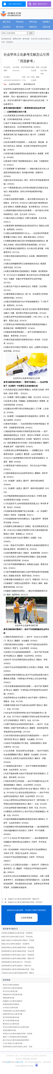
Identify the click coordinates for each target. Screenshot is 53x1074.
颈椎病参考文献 (8, 998)
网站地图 (26, 1059)
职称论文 (33, 27)
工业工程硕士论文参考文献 (12, 1043)
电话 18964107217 (40, 4)
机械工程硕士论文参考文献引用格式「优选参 (17, 940)
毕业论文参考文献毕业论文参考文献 (16, 1027)
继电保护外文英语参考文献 (12, 994)
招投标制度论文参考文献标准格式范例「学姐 (17, 969)
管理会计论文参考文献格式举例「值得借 (17, 1034)
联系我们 (34, 1059)
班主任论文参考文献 (10, 991)
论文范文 (6, 27)
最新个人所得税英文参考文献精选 (15, 1037)
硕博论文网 (17, 39)
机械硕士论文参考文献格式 (12, 1001)
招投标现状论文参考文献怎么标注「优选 (17, 1047)
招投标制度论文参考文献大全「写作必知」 (16, 962)
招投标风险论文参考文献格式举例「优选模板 (17, 947)
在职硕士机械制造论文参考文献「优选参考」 (17, 933)
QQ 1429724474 (15, 4)
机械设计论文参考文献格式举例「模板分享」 (24, 899)
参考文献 (26, 39)
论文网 (7, 1062)
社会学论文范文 (14, 84)
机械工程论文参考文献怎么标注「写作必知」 (17, 937)
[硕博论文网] (10, 13)
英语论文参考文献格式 (11, 985)
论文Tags (19, 1059)
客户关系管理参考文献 (11, 1021)
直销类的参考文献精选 (11, 1004)
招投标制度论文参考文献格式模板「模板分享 (17, 958)
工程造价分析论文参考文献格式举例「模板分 (17, 973)
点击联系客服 (26, 918)
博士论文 (20, 27)
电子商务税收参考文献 (11, 1017)
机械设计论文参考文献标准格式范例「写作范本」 (26, 902)
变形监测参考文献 (9, 1030)
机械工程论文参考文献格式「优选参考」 (16, 944)
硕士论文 (6, 22)
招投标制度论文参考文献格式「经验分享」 (16, 966)
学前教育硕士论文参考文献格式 (14, 1011)
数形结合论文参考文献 (11, 1024)
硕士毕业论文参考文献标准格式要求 (16, 1040)
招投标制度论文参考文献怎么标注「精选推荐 (17, 955)
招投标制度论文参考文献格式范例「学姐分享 (17, 951)
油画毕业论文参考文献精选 (12, 988)
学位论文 (20, 22)
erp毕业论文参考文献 (10, 1008)
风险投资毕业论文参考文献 (12, 1014)
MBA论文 (33, 22)
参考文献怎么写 (29, 84)
